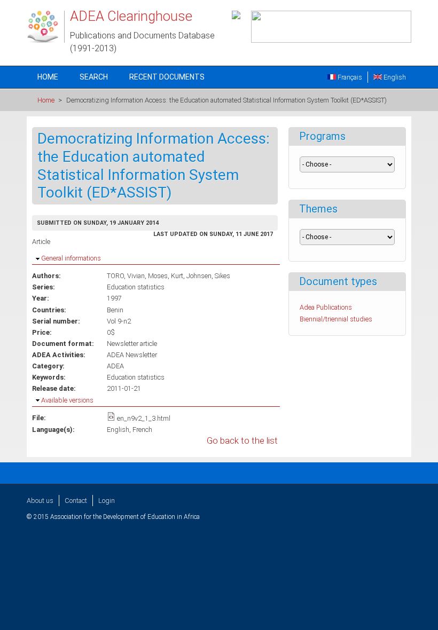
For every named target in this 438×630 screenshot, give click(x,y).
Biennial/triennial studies (336, 319)
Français (349, 77)
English (394, 77)
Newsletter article (132, 344)
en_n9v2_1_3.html (143, 418)
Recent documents (167, 77)
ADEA (115, 366)
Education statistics (136, 377)
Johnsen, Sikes (208, 276)
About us (40, 501)
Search (94, 77)
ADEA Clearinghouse (131, 16)
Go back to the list (242, 441)
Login (106, 501)
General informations (71, 258)
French (142, 430)
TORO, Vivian (126, 276)
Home (47, 77)
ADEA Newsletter (132, 355)
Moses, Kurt (165, 276)
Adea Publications (326, 307)
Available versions (67, 400)
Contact (76, 501)
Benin (115, 310)
